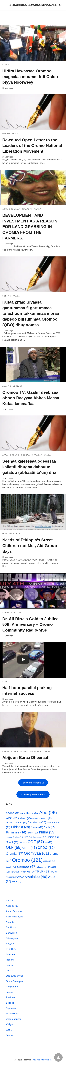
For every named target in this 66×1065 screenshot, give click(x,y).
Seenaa (6, 296)
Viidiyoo (7, 65)
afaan (25, 818)
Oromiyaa (36, 853)
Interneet (11, 954)
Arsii (22, 822)
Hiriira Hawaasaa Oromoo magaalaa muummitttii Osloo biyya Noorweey (30, 76)
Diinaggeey (12, 938)
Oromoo (27, 860)
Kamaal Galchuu (14, 837)
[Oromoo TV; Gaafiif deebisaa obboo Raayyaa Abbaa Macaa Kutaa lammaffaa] (33, 364)
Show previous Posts (35, 794)
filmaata (37, 827)
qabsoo (49, 861)
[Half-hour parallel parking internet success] (33, 660)
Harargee (32, 833)
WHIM (9, 1029)
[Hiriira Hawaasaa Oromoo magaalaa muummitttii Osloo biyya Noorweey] (33, 43)
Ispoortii (10, 959)
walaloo (37, 877)
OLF (14, 847)
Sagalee (11, 867)
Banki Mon (11, 927)
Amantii (6, 386)
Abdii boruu (30, 813)
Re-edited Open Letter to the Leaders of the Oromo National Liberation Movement (32, 145)
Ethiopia (20, 827)
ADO (12, 818)
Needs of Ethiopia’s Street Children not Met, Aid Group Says (29, 545)
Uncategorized (11, 134)
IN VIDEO (11, 949)
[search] (61, 5)
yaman (16, 882)
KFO (28, 837)
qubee (9, 992)
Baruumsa (36, 751)
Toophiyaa (27, 871)
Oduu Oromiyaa (11, 209)
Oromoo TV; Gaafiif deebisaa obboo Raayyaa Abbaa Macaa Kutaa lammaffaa (30, 398)
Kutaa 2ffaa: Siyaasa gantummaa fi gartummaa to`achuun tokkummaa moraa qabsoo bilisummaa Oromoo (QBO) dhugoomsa (30, 313)
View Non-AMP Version (41, 1060)
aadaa (13, 813)
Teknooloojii (12, 1013)
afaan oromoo (42, 818)
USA (14, 877)
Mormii (12, 842)
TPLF (42, 871)
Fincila (49, 827)
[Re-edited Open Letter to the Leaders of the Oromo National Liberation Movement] (33, 112)
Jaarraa (10, 965)
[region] (33, 16)
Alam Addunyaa (14, 916)
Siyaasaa (27, 209)
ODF (36, 842)
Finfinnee (16, 832)
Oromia (14, 853)
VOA (22, 877)
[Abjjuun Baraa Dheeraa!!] (33, 729)
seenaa (27, 866)
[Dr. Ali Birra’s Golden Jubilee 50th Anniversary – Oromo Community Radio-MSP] (33, 591)
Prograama (12, 986)
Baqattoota (37, 822)
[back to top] (58, 1057)
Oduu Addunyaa (11, 534)
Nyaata (10, 970)
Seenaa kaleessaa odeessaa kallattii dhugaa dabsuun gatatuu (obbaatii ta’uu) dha (29, 467)
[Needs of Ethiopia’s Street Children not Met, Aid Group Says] (33, 512)
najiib (23, 842)
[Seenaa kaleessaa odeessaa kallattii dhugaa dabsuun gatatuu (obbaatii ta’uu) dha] (33, 433)
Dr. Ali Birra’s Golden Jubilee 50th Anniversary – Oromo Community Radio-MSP (30, 624)
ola (48, 842)
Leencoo (40, 837)
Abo (48, 812)
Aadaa (6, 613)
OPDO (46, 847)
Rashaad (11, 997)
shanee (42, 867)
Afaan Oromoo (10, 455)
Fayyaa (10, 943)
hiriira (47, 832)
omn (29, 847)
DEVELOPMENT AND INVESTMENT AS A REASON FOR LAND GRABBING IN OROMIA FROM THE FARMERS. (29, 226)
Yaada (37, 209)
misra (53, 836)
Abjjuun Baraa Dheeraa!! (26, 757)
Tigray (14, 872)
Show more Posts (32, 782)
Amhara (11, 823)
